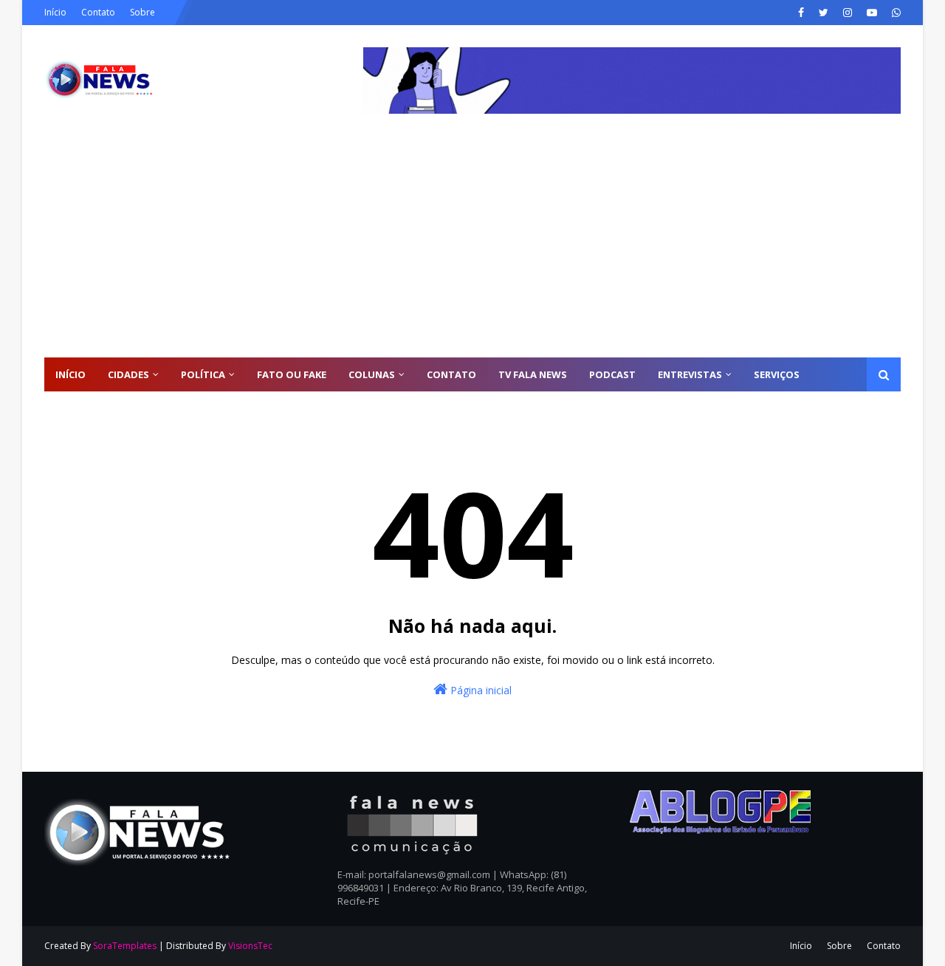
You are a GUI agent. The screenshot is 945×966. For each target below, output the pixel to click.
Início (55, 12)
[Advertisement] (472, 246)
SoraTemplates (125, 945)
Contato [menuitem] (451, 374)
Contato (98, 12)
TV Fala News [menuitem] (532, 374)
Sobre (142, 12)
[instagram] (847, 12)
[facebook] (801, 12)
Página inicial (479, 690)
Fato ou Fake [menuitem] (291, 374)
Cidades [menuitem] (128, 374)
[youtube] (872, 12)
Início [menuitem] (70, 374)
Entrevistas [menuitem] (690, 374)
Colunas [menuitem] (371, 374)
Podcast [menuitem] (612, 374)
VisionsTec (250, 945)
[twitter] (823, 12)
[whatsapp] (894, 12)
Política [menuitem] (203, 374)
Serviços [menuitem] (777, 374)
